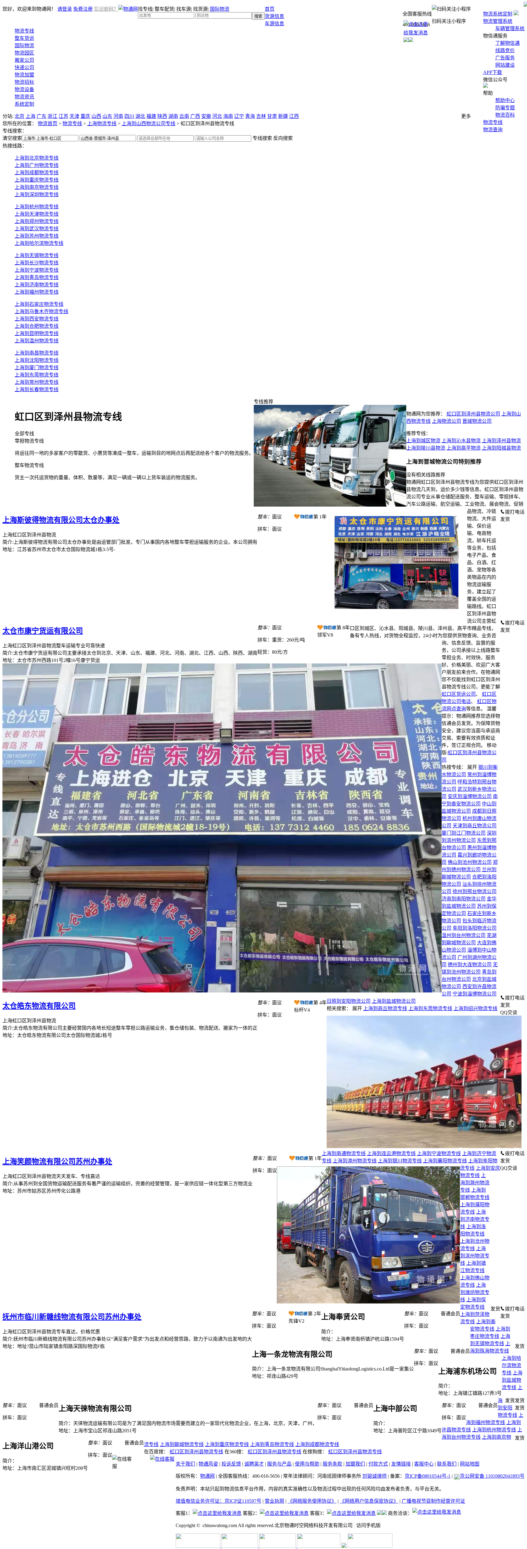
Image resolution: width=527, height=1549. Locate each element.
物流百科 (505, 115)
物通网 (207, 1476)
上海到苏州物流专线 (37, 236)
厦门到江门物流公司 (464, 833)
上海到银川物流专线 (400, 1160)
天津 (74, 116)
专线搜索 (262, 138)
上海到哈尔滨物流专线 (39, 243)
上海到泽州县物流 (501, 440)
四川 (129, 116)
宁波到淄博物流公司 (475, 993)
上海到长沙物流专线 (37, 262)
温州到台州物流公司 (464, 935)
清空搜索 (12, 138)
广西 (195, 116)
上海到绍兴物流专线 (475, 1008)
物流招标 (24, 82)
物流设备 (24, 89)
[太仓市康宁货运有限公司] (397, 615)
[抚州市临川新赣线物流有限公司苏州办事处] (368, 1301)
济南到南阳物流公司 (464, 898)
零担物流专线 (134, 447)
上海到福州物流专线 (37, 292)
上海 (30, 116)
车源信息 (274, 23)
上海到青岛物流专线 (37, 277)
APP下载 (492, 72)
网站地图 (469, 1463)
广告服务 (505, 57)
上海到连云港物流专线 (391, 1153)
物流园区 (24, 52)
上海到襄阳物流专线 (445, 1160)
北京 (19, 116)
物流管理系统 (497, 21)
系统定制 (24, 104)
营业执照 (274, 1501)
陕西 (162, 116)
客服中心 (424, 1463)
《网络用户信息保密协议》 (369, 1501)
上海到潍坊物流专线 (474, 1292)
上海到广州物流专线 (37, 165)
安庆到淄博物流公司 (470, 796)
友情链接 (401, 1463)
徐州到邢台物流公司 (475, 891)
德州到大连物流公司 (470, 964)
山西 (96, 116)
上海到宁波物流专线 (37, 270)
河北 (217, 116)
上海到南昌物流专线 (37, 352)
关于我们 (185, 1463)
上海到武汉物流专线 (37, 228)
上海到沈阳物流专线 (37, 360)
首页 (269, 9)
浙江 (52, 116)
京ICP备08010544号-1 (427, 1476)
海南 (228, 116)
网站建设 (505, 65)
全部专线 (24, 433)
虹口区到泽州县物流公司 (473, 413)
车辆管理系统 (510, 28)
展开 (472, 767)
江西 (294, 116)
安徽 (206, 116)
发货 (505, 519)
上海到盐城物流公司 (394, 1001)
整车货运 (24, 38)
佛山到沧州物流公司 (470, 862)
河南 (118, 116)
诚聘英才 (254, 1463)
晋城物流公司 (477, 421)
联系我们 (447, 1463)
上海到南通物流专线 (344, 1153)
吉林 (261, 116)
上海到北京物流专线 (37, 158)
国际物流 (219, 9)
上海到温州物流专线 (37, 340)
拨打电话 (515, 512)
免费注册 (83, 9)
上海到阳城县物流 (501, 448)
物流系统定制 (497, 13)
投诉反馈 (231, 1463)
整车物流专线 (107, 471)
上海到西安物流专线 (37, 318)
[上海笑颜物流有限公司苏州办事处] (424, 1146)
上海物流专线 (102, 123)
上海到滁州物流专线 (474, 1183)
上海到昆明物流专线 (37, 333)
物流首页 (47, 123)
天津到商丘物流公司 (475, 825)
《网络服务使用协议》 (312, 1501)
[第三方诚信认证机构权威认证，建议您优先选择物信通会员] (303, 516)
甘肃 (272, 116)
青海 (250, 116)
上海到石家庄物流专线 (39, 304)
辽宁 (239, 116)
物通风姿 (208, 1463)
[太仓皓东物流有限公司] (222, 990)
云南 (184, 116)
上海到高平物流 (463, 448)
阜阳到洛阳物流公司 (475, 928)
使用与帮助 (307, 1463)
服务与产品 (279, 1463)
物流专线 (493, 122)
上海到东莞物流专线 (37, 374)
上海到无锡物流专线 (37, 255)
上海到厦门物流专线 (37, 367)
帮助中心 (505, 100)
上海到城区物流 (423, 440)
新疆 (283, 116)
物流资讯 (24, 96)
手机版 (373, 1525)
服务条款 (332, 1463)
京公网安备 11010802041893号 (492, 1476)
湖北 (140, 116)
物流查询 (493, 129)
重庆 (85, 116)
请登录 (64, 9)
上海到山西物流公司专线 (148, 123)
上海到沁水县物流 (461, 440)
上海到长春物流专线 (37, 389)
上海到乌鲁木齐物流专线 (41, 311)
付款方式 (378, 1463)
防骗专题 (505, 107)
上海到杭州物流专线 (37, 206)
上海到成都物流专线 (37, 172)
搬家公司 (24, 60)
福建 (151, 116)
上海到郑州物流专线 (37, 221)
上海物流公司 (446, 421)
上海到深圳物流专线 (37, 194)
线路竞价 (505, 50)
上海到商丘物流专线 (385, 1008)
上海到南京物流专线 (37, 187)
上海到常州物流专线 (37, 382)
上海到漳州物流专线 (355, 1160)
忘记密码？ (106, 9)
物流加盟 (24, 74)
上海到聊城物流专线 (182, 1444)
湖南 (173, 116)
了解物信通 (507, 43)
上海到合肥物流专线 (37, 326)
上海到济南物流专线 (37, 284)
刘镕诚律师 (374, 1476)
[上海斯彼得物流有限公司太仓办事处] (330, 504)
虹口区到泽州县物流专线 (196, 1451)
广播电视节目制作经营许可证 (433, 1501)
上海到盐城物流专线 (512, 1380)
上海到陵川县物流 (425, 448)
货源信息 (274, 16)
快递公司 (24, 67)
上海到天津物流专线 (37, 214)
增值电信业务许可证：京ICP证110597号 (218, 1501)
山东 (107, 116)
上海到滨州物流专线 (474, 1256)
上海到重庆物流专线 (37, 179)
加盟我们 (355, 1463)
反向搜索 (283, 138)
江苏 (63, 116)
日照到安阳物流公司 (349, 1001)
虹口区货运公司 (459, 694)
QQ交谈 (508, 1012)
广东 (41, 116)
